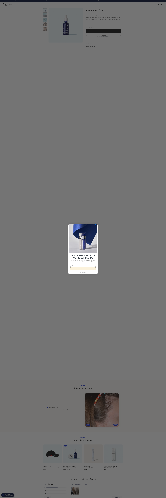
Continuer (83, 268)
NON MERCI (83, 272)
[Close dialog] (96, 225)
